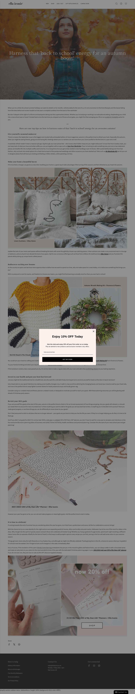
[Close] (93, 331)
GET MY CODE (67, 359)
